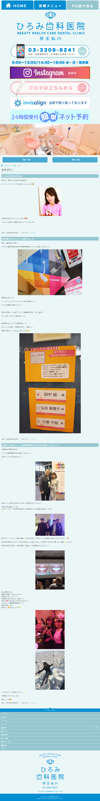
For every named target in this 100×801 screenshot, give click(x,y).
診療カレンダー (6, 742)
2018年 (14, 165)
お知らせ (4, 717)
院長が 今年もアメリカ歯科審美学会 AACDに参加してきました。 (31, 445)
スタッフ (4, 724)
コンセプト (4, 720)
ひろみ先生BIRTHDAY (12, 176)
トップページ (5, 713)
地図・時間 (4, 738)
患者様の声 (4, 735)
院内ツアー (4, 731)
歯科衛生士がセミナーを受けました (18, 239)
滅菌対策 (4, 745)
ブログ (33, 233)
